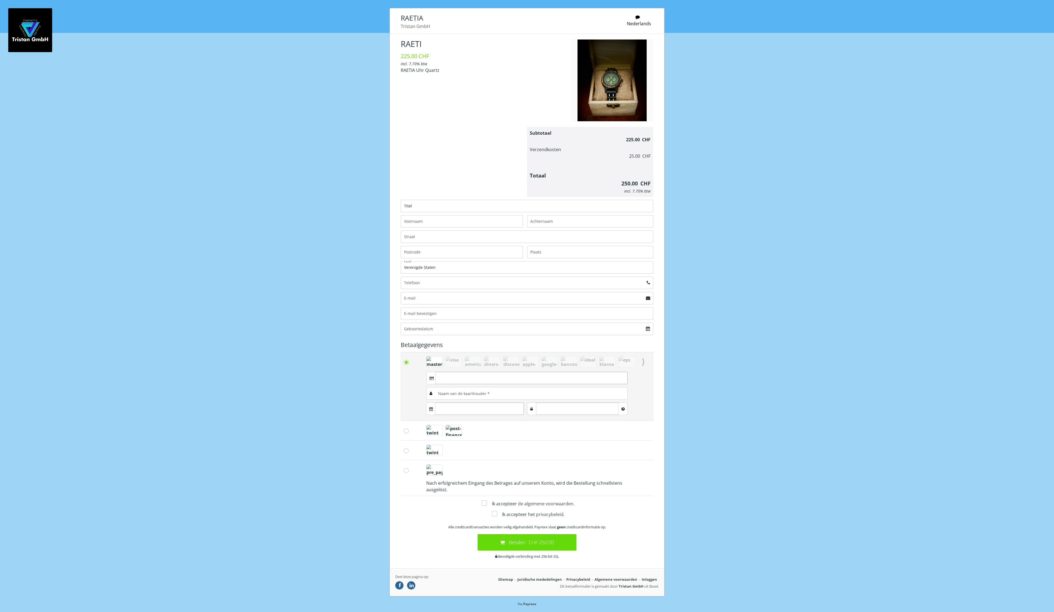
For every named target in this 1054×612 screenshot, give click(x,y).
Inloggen (649, 579)
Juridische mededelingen (539, 579)
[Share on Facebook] (399, 585)
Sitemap (505, 579)
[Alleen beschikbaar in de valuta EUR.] (569, 362)
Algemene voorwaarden (616, 579)
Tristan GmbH (631, 586)
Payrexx (529, 604)
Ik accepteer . (533, 504)
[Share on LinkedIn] (411, 585)
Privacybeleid (578, 579)
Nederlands (639, 24)
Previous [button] (424, 362)
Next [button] (643, 362)
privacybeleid (550, 514)
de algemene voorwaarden (545, 504)
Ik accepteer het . (533, 514)
